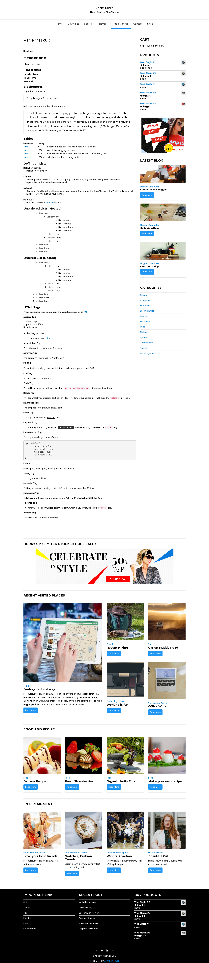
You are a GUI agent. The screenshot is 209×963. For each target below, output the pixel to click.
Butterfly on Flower (89, 912)
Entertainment (148, 310)
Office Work (157, 706)
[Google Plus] (112, 950)
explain (49, 202)
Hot (25, 902)
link (48, 338)
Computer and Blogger (153, 189)
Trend (26, 907)
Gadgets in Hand (149, 228)
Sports (88, 23)
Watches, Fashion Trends (78, 857)
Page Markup (121, 23)
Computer (154, 186)
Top (25, 912)
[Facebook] (97, 950)
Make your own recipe (165, 781)
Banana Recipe (34, 781)
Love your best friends (40, 856)
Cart (25, 923)
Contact (137, 23)
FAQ (86, 312)
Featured (145, 321)
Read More (104, 8)
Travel (102, 23)
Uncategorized (148, 353)
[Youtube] (107, 950)
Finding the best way (39, 689)
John (25, 150)
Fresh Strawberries (79, 781)
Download (73, 23)
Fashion (144, 316)
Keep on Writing (149, 266)
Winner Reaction (119, 856)
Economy (145, 305)
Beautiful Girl (158, 856)
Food (142, 326)
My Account (29, 928)
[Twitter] (102, 950)
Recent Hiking (117, 647)
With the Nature (87, 902)
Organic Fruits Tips (121, 781)
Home (59, 23)
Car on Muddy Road (163, 647)
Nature (143, 331)
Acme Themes (111, 960)
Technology (146, 342)
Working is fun (118, 704)
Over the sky (85, 907)
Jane (25, 146)
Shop (150, 23)
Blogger (144, 186)
